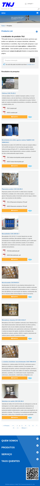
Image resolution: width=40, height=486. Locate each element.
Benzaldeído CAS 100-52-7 (10, 233)
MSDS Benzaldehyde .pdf (14, 255)
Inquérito (15, 116)
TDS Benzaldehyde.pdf (13, 251)
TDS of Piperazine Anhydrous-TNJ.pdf (17, 202)
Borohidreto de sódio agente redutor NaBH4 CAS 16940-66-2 (18, 141)
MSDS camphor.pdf (12, 112)
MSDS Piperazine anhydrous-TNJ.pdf (17, 206)
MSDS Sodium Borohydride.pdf (15, 161)
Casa (3, 25)
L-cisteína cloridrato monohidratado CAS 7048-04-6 (19, 361)
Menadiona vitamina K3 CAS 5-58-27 (14, 320)
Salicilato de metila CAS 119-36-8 (12, 401)
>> (18, 428)
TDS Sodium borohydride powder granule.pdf (19, 157)
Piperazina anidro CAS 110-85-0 (12, 189)
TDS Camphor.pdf (11, 108)
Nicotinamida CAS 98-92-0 (10, 282)
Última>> (24, 428)
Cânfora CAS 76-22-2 (9, 93)
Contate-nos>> (31, 64)
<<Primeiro (6, 425)
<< (13, 425)
